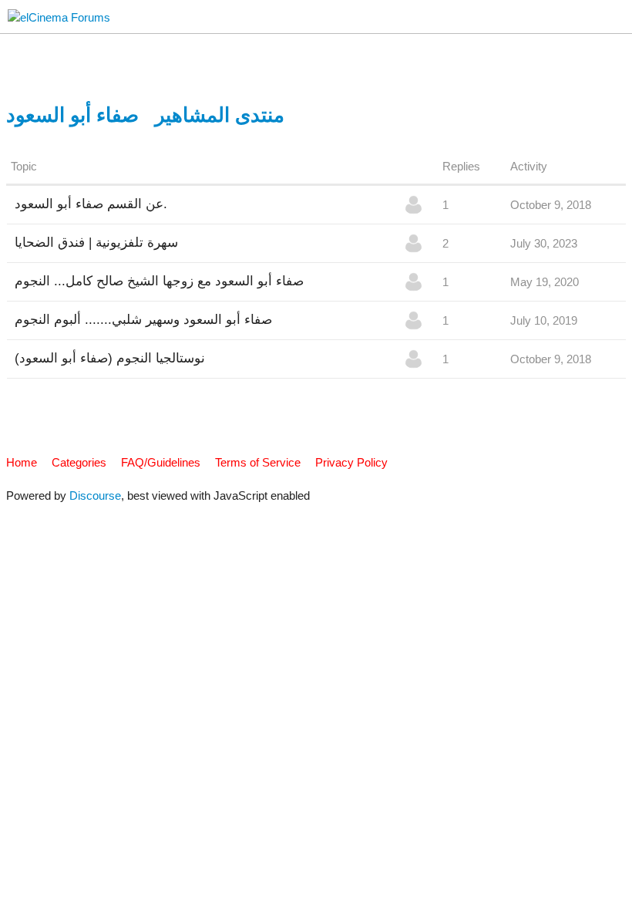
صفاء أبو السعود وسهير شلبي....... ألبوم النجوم (143, 319)
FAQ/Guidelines (160, 462)
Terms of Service (258, 462)
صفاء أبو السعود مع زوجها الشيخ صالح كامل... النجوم (159, 280)
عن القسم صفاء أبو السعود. (91, 203)
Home (21, 462)
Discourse (95, 495)
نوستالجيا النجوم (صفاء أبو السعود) (110, 358)
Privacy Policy (351, 462)
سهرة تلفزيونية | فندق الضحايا (96, 242)
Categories (79, 462)
